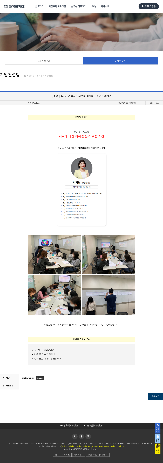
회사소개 (105, 6)
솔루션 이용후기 (78, 6)
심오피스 (39, 6)
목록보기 (155, 396)
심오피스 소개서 (61, 454)
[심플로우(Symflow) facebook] (81, 436)
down (40, 378)
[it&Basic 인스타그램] (88, 436)
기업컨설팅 (120, 61)
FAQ (93, 6)
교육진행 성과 (44, 61)
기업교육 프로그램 (57, 6)
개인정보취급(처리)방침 (97, 454)
